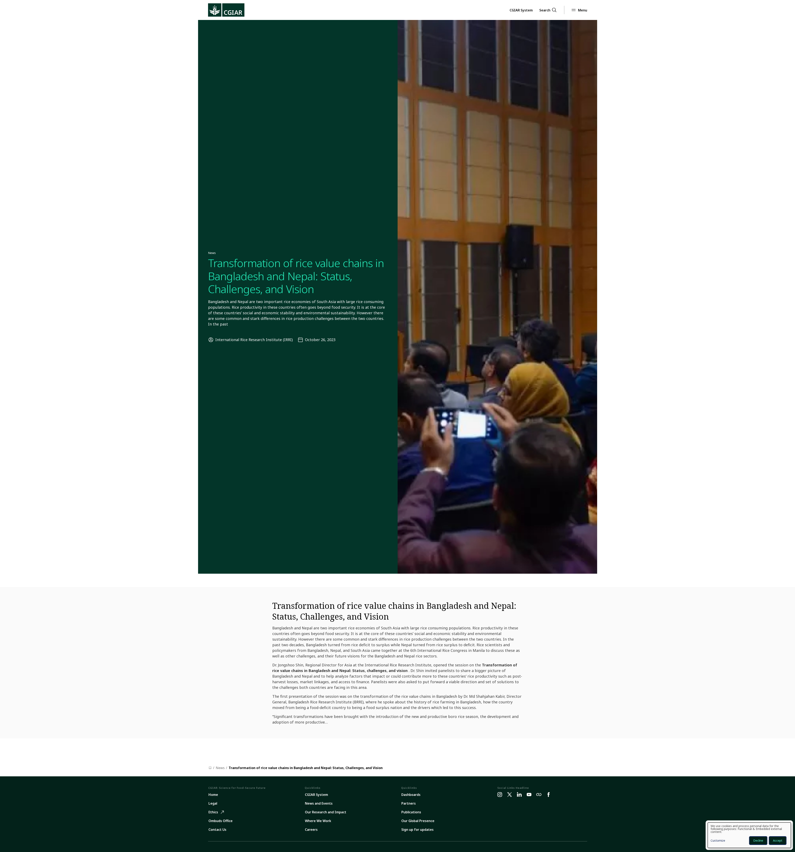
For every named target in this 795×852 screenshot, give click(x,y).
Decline (758, 840)
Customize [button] (718, 840)
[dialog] (749, 835)
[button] (521, 10)
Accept (777, 840)
